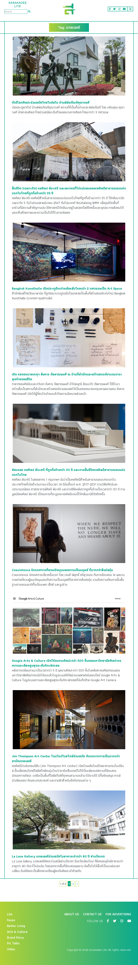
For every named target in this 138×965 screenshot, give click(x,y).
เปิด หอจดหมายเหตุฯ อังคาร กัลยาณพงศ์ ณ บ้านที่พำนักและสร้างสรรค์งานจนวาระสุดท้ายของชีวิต (67, 377)
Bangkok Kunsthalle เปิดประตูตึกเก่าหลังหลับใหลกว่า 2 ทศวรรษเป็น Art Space (67, 288)
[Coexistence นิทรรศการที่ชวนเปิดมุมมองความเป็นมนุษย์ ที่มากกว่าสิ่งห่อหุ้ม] (69, 533)
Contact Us (92, 914)
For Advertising (118, 914)
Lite (9, 914)
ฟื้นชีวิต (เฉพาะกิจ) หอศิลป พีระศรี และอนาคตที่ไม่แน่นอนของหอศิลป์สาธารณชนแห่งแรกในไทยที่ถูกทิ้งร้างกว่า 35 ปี (69, 191)
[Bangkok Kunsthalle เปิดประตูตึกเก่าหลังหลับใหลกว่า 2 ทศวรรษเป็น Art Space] (69, 251)
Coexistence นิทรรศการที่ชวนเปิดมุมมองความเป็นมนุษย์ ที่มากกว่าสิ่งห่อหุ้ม (62, 570)
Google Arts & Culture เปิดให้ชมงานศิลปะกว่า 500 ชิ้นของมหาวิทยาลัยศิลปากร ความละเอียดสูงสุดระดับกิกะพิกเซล (66, 663)
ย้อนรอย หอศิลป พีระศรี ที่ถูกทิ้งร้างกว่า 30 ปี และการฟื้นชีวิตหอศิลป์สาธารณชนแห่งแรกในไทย (68, 472)
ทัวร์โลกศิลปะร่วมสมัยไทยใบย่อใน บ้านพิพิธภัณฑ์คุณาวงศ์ (50, 102)
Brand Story (15, 937)
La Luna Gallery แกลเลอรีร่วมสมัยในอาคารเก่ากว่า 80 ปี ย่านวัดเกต (58, 856)
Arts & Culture (17, 931)
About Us (71, 914)
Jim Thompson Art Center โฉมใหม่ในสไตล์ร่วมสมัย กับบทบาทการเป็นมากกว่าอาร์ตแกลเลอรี (66, 759)
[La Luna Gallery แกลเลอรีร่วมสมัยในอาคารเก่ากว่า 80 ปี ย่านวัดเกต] (69, 819)
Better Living (16, 925)
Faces (11, 920)
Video (11, 949)
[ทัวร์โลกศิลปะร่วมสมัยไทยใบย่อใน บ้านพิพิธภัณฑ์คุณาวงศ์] (69, 65)
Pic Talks (13, 943)
